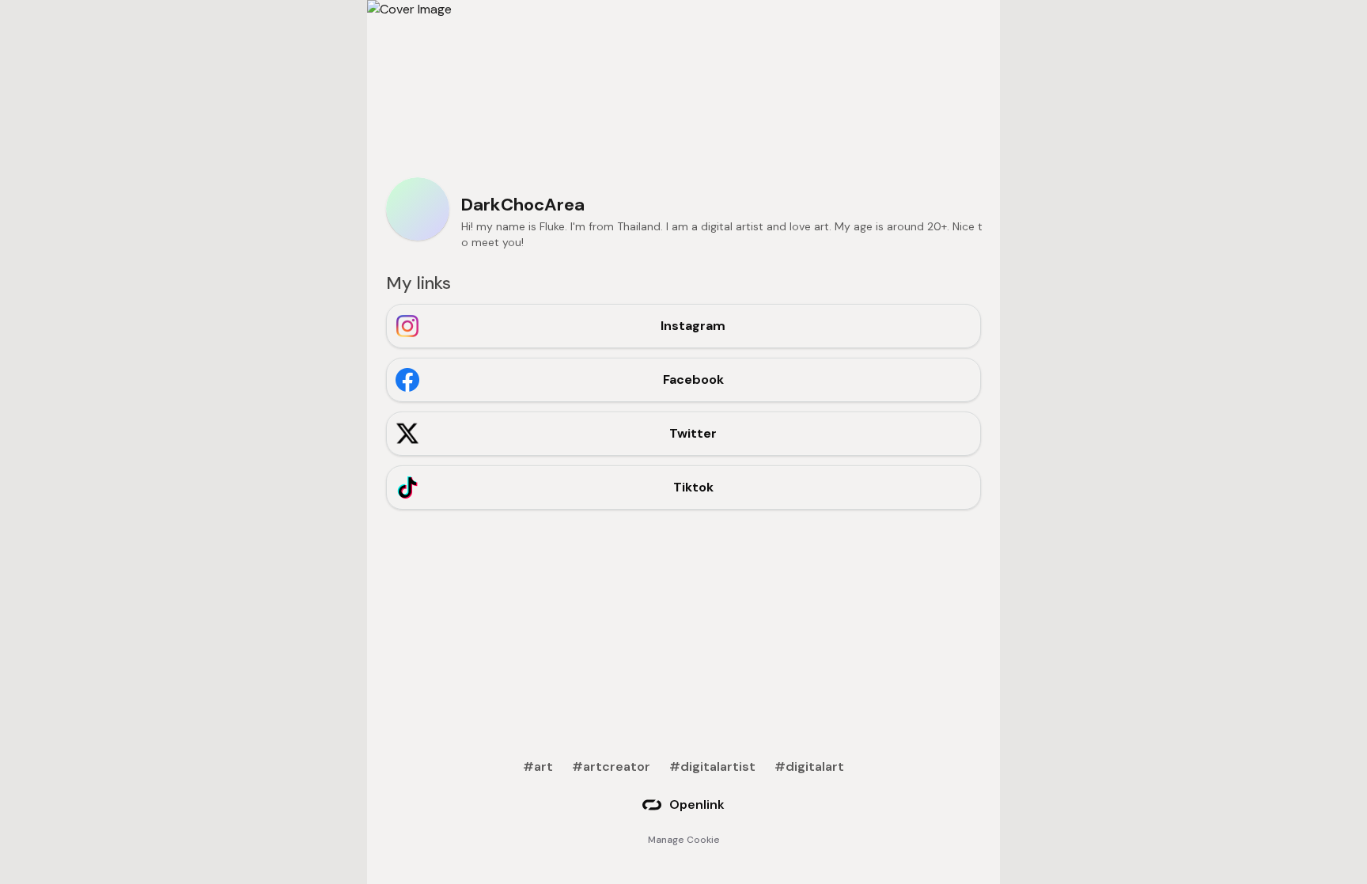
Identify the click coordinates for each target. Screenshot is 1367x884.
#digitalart (809, 766)
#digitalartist (712, 766)
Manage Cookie (684, 839)
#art (538, 766)
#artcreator (611, 766)
